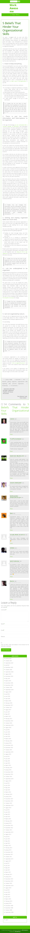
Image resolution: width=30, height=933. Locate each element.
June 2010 (7, 892)
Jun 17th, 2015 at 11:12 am (15, 582)
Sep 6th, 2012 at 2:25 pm (15, 562)
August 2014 (8, 781)
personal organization (18, 383)
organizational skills (22, 381)
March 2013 (8, 818)
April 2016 (7, 736)
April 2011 (7, 870)
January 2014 (8, 796)
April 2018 (7, 698)
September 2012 (9, 832)
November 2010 (9, 881)
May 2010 (7, 894)
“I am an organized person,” (18, 363)
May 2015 (7, 761)
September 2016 (9, 725)
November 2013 (9, 801)
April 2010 (7, 896)
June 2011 (7, 865)
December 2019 (9, 676)
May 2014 (7, 787)
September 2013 (9, 805)
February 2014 (8, 794)
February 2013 (8, 821)
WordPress (17, 931)
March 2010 (8, 899)
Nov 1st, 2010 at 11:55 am (15, 457)
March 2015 (8, 765)
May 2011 (7, 867)
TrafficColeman (15, 439)
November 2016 (9, 721)
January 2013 (8, 823)
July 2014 (7, 783)
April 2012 (7, 843)
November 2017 (9, 705)
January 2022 (8, 658)
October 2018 (8, 687)
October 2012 (8, 830)
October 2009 (8, 910)
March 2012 (8, 845)
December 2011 (9, 852)
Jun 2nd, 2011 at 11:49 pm (15, 536)
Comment (3, 609)
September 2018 (9, 689)
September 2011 (9, 859)
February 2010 (8, 901)
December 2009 (9, 905)
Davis (12, 581)
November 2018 (9, 685)
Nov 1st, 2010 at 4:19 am (15, 420)
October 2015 (8, 749)
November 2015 (9, 747)
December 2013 (9, 798)
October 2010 (8, 883)
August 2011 (8, 861)
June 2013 (7, 812)
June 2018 (7, 696)
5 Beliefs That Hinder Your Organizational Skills (15, 409)
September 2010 (9, 885)
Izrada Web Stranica (17, 534)
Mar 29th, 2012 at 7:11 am (15, 549)
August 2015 (8, 754)
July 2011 (7, 863)
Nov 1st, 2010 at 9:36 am (15, 440)
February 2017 (8, 718)
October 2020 (8, 669)
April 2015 (7, 763)
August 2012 (8, 834)
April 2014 (7, 790)
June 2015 (7, 758)
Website (3, 636)
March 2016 (8, 738)
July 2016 (7, 729)
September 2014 (9, 778)
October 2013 (8, 803)
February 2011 (8, 874)
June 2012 (7, 838)
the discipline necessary (8, 297)
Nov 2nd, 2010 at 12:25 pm (15, 514)
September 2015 (9, 752)
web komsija (14, 561)
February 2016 (8, 741)
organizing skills (6, 383)
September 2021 (9, 663)
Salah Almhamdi (16, 482)
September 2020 (9, 672)
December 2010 (9, 879)
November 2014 (9, 774)
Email (2, 630)
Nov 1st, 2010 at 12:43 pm (15, 484)
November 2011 (9, 854)
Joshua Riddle (9, 379)
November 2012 (9, 827)
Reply (11, 434)
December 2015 (9, 745)
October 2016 (8, 723)
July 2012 (7, 836)
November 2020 (9, 667)
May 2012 (7, 841)
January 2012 (8, 850)
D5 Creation (25, 930)
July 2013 (7, 810)
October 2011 (8, 856)
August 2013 (8, 807)
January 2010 (8, 903)
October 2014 (8, 776)
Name (2, 624)
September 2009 (9, 912)
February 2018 (8, 703)
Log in (6, 919)
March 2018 (8, 700)
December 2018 (9, 683)
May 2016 (7, 734)
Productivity (5, 385)
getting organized (11, 381)
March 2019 (8, 680)
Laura (12, 419)
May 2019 (7, 678)
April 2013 (7, 816)
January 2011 (8, 876)
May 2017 (7, 714)
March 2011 (8, 872)
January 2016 (8, 743)
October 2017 (8, 707)
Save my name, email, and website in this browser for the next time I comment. (15, 645)
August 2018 (8, 692)
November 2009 (9, 908)
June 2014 (7, 785)
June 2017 (7, 712)
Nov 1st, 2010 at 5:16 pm (15, 498)
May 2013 (7, 814)
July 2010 (7, 890)
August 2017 (8, 709)
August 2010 (8, 887)
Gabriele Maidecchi (17, 456)
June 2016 (7, 732)
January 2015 (8, 769)
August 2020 (8, 674)
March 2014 (8, 792)
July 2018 (7, 694)
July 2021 (7, 665)
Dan (11, 513)
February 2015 (8, 767)
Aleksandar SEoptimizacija (15, 496)
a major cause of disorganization (18, 81)
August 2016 (8, 727)
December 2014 (9, 772)
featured (4, 381)
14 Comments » (14, 385)
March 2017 (8, 716)
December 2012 (9, 825)
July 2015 (7, 756)
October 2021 (8, 660)
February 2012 (8, 847)
